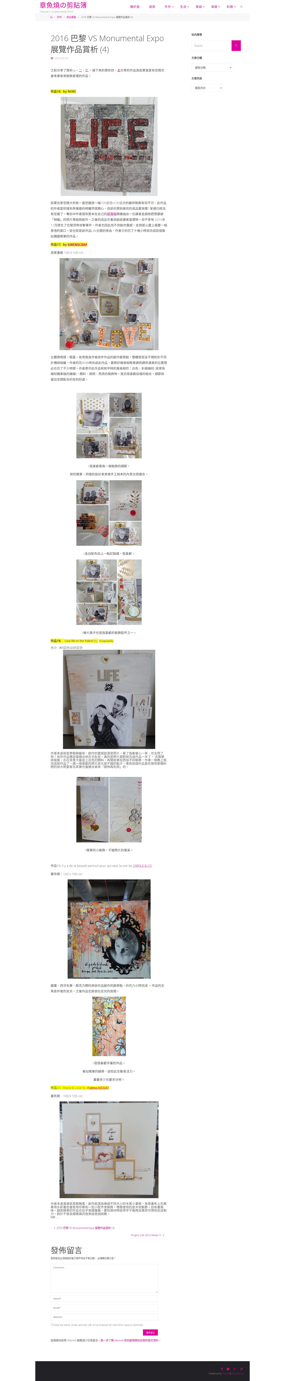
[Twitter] (228, 1369)
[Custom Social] (241, 1369)
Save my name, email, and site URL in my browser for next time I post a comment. (98, 1324)
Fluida (225, 1373)
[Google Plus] (235, 1369)
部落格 (111, 214)
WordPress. (238, 1373)
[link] (241, 6)
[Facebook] (222, 1369)
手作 (59, 17)
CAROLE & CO (142, 866)
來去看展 (71, 17)
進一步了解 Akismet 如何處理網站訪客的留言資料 (129, 1340)
